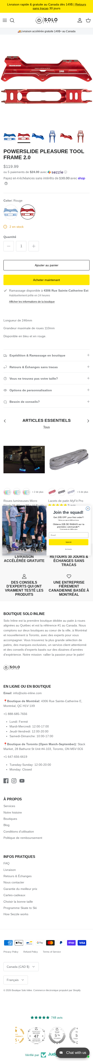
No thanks (68, 549)
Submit (68, 542)
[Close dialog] (88, 508)
